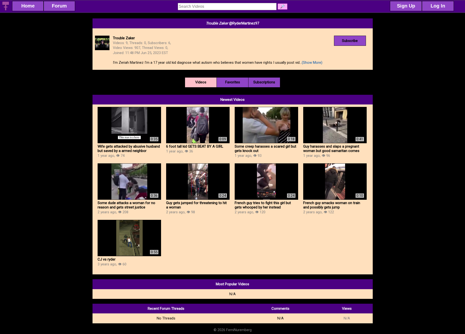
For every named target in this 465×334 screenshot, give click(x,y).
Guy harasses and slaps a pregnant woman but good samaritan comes (331, 148)
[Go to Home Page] (5, 10)
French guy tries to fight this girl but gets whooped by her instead (263, 205)
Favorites (232, 82)
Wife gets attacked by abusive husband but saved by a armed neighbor (129, 148)
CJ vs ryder (107, 259)
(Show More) (312, 62)
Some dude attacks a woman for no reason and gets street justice (126, 205)
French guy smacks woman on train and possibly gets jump (331, 205)
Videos (200, 82)
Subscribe (350, 41)
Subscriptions (264, 82)
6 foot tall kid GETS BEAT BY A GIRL (194, 146)
